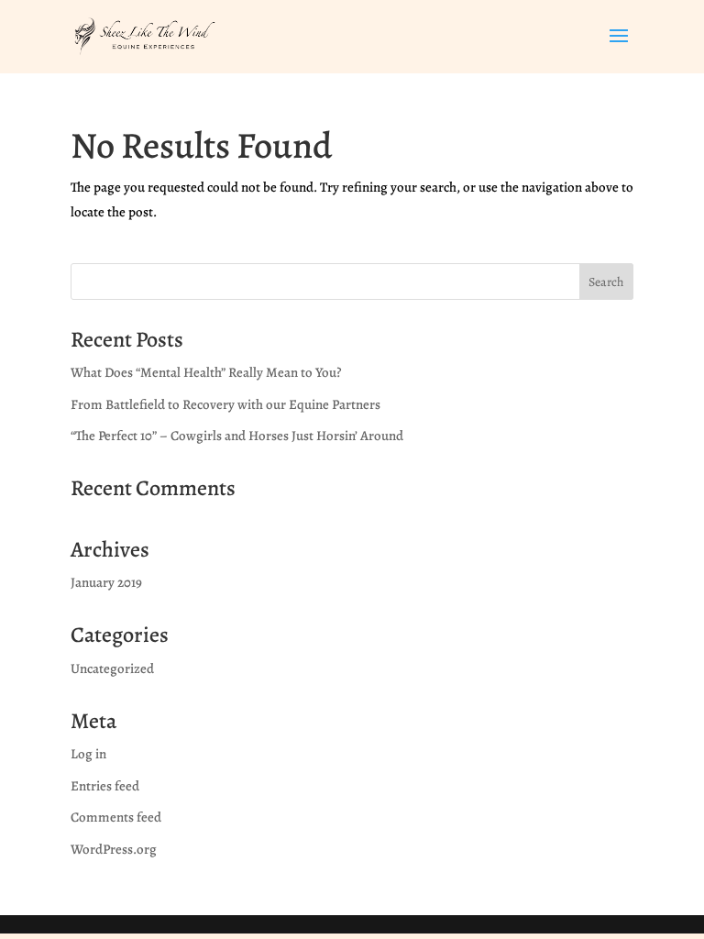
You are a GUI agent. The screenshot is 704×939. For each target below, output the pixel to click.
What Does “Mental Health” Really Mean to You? (206, 372)
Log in (88, 754)
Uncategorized (112, 668)
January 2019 (106, 582)
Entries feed (105, 786)
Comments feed (116, 817)
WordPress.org (114, 849)
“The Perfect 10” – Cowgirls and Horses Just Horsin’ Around (237, 435)
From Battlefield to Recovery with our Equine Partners (225, 404)
